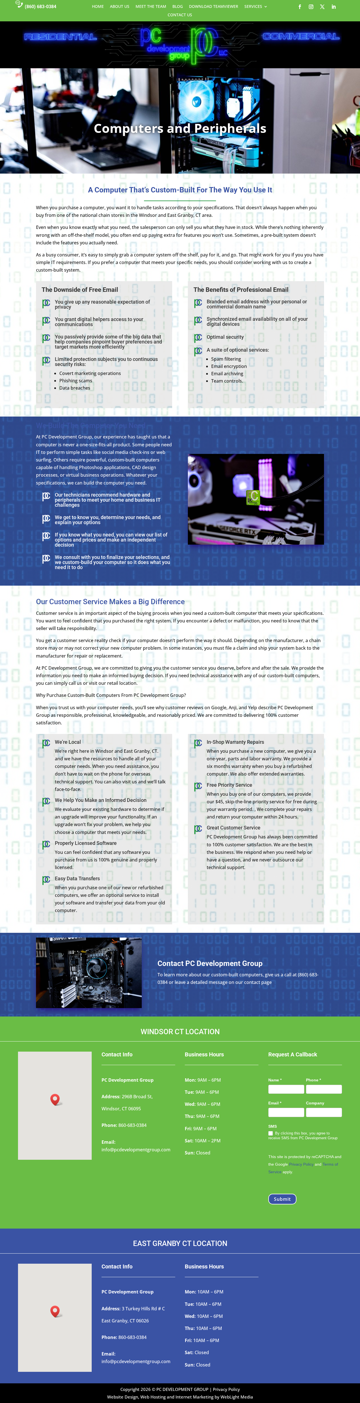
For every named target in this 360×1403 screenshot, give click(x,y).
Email (274, 1103)
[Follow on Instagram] (311, 6)
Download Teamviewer (213, 6)
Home (98, 6)
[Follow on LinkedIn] (333, 6)
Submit (282, 1199)
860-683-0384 (132, 1125)
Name (275, 1080)
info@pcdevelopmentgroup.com (136, 1150)
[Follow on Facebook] (299, 6)
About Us (119, 6)
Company (315, 1103)
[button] (56, 1100)
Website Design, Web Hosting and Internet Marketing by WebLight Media (180, 1397)
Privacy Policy (301, 1164)
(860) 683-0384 (40, 6)
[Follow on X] (322, 6)
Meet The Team (151, 6)
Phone (313, 1080)
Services (253, 6)
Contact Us (180, 15)
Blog (177, 6)
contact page (258, 982)
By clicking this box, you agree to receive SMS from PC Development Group (303, 1135)
